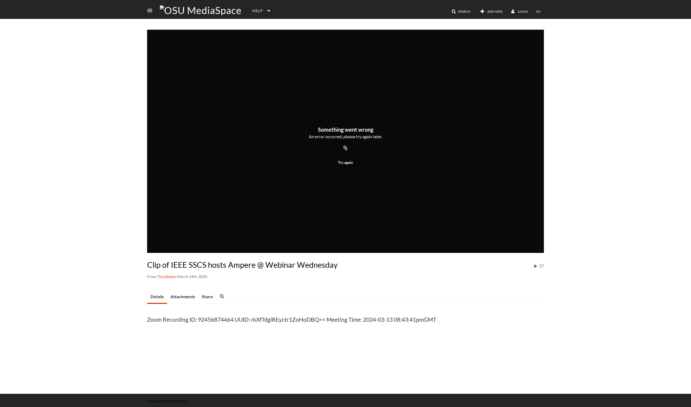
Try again (345, 162)
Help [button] (257, 10)
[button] (151, 10)
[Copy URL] (345, 148)
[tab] (157, 297)
